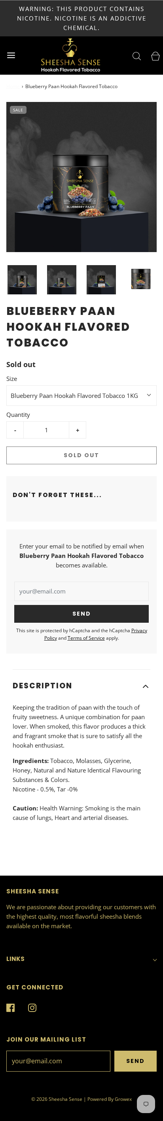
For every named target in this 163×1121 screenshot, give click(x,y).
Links (15, 959)
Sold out (81, 455)
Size (11, 378)
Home (13, 86)
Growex (123, 1099)
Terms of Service (86, 638)
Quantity (18, 414)
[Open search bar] (130, 55)
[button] (22, 280)
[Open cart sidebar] (152, 55)
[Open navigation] (11, 55)
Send (135, 1061)
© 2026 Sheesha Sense (56, 1099)
